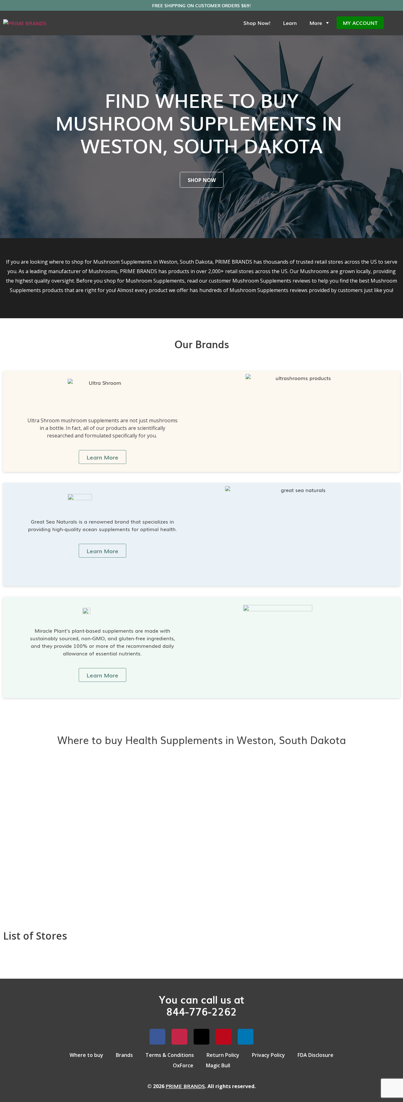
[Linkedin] (245, 1037)
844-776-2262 (201, 1011)
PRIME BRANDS (185, 1086)
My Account (360, 22)
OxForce (183, 1065)
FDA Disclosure (315, 1055)
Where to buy (86, 1055)
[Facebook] (157, 1037)
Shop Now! (256, 22)
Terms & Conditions (169, 1055)
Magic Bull (218, 1065)
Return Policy (223, 1055)
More (315, 22)
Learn (290, 22)
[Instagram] (179, 1037)
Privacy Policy (268, 1055)
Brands (124, 1055)
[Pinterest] (223, 1037)
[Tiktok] (201, 1037)
